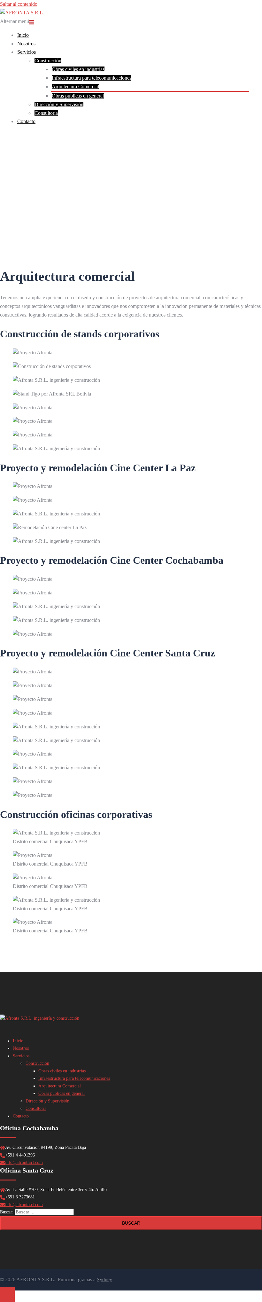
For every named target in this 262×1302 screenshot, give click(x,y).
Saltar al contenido (18, 4)
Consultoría (46, 113)
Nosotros (26, 43)
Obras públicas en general (78, 95)
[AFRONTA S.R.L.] (22, 12)
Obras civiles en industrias (78, 69)
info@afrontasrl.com (24, 1162)
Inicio (23, 35)
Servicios (26, 52)
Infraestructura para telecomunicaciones (91, 78)
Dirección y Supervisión (59, 104)
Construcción (48, 60)
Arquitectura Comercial (75, 86)
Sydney (104, 1279)
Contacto (26, 121)
